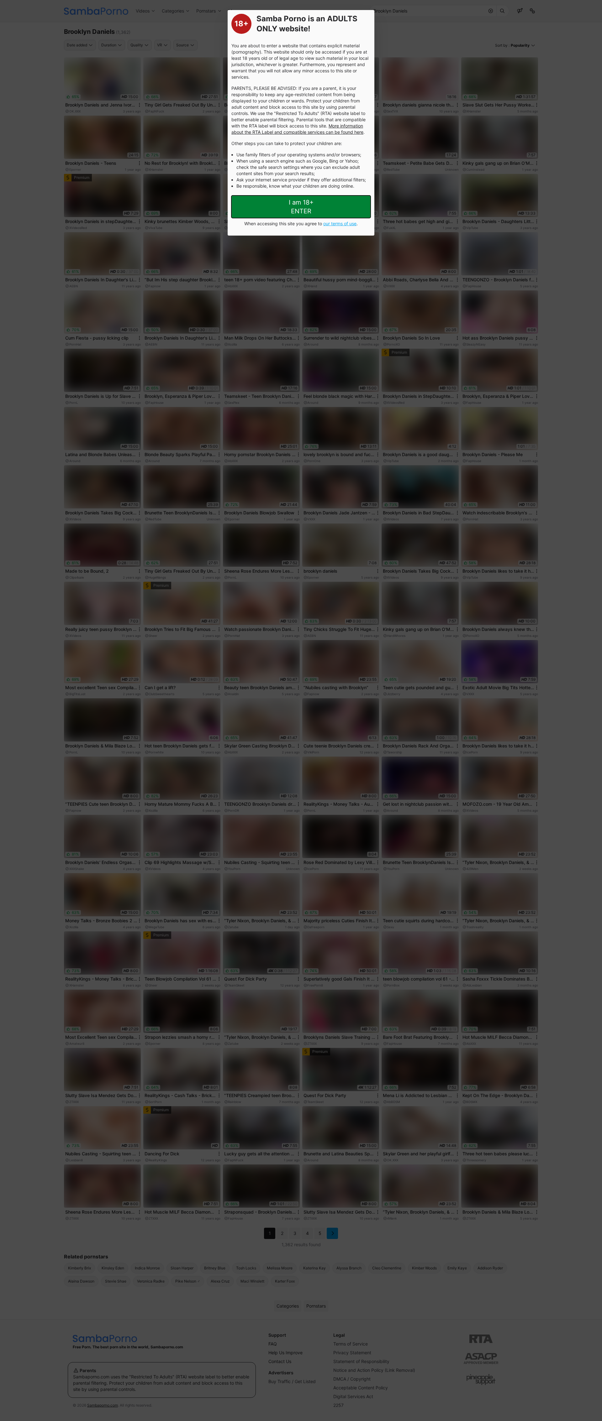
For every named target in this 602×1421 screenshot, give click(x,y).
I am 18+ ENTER (301, 207)
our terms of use (339, 223)
